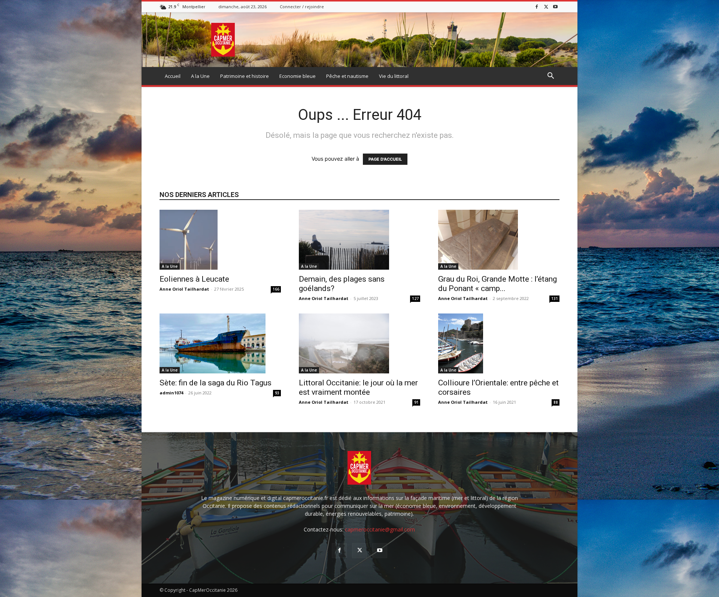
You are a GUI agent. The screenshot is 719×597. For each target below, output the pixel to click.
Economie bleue (297, 76)
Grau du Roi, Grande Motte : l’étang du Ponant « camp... (497, 284)
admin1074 (171, 393)
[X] (546, 6)
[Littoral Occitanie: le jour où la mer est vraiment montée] (359, 343)
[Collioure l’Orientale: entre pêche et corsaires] (498, 343)
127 (415, 298)
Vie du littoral (394, 76)
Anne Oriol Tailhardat (184, 289)
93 (277, 393)
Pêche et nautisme (347, 76)
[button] (550, 76)
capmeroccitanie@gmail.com (380, 529)
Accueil (172, 76)
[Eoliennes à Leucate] (220, 240)
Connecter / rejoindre (302, 6)
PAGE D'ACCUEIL (385, 159)
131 (554, 298)
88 (555, 402)
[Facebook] (537, 6)
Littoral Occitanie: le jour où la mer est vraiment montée (358, 387)
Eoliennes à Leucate (194, 279)
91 (416, 402)
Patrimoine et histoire (244, 76)
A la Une (200, 76)
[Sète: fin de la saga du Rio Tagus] (220, 343)
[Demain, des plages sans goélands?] (359, 240)
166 (276, 289)
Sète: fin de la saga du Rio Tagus (215, 382)
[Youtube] (555, 6)
